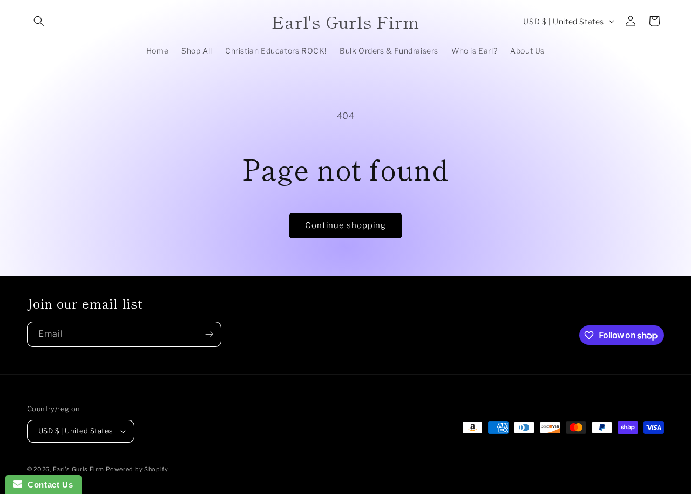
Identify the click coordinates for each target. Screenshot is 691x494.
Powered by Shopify (137, 469)
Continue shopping (345, 225)
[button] (39, 21)
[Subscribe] (209, 334)
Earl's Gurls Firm (78, 469)
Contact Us (47, 484)
